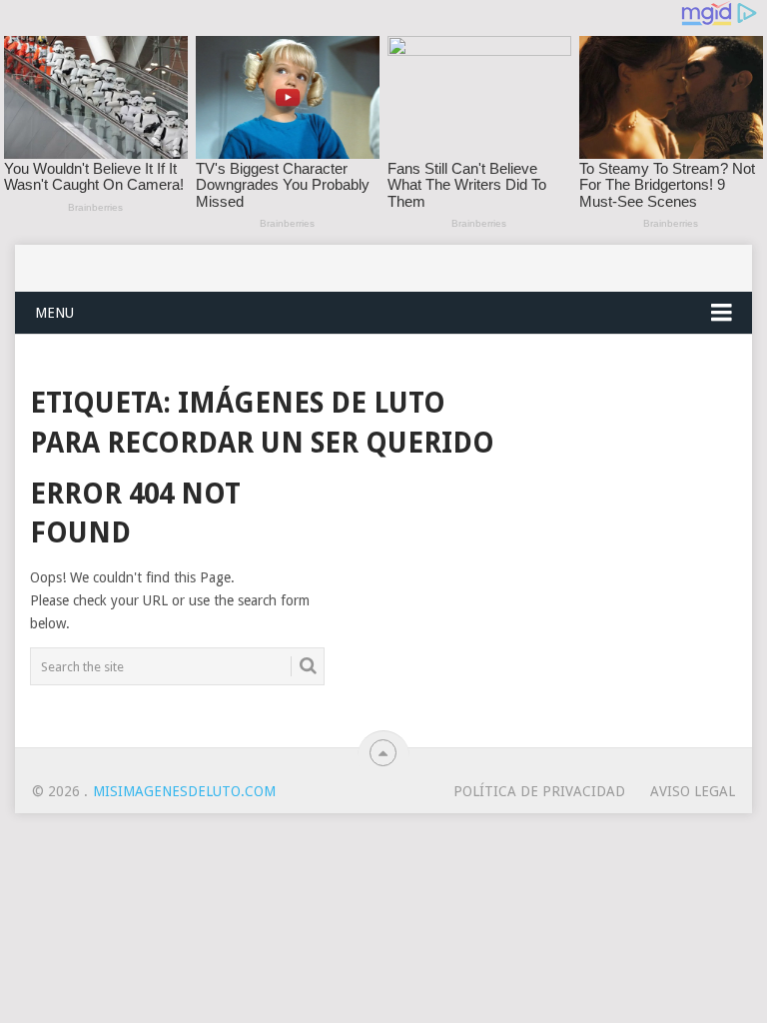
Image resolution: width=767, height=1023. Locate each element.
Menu (54, 313)
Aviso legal (692, 791)
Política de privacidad (539, 791)
